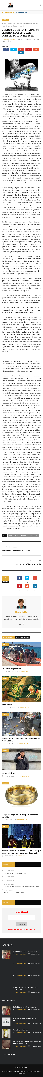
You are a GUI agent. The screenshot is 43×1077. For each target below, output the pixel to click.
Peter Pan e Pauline (20, 1030)
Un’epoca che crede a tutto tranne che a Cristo (25, 988)
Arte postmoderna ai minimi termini (24, 1019)
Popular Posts (8, 1001)
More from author (22, 637)
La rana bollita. (8, 773)
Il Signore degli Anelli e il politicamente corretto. (20, 815)
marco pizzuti (13, 535)
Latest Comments (9, 1055)
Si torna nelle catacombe (28, 564)
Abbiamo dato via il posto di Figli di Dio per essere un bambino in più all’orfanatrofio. (21, 852)
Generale (5, 20)
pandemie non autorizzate (29, 535)
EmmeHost (21, 1074)
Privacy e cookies (21, 1068)
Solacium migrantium (12, 668)
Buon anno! (7, 705)
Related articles (8, 637)
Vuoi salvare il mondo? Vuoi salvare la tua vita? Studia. (21, 739)
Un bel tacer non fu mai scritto (25, 951)
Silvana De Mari (10, 39)
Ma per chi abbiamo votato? (16, 550)
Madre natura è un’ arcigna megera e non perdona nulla (27, 1042)
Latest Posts (7, 945)
